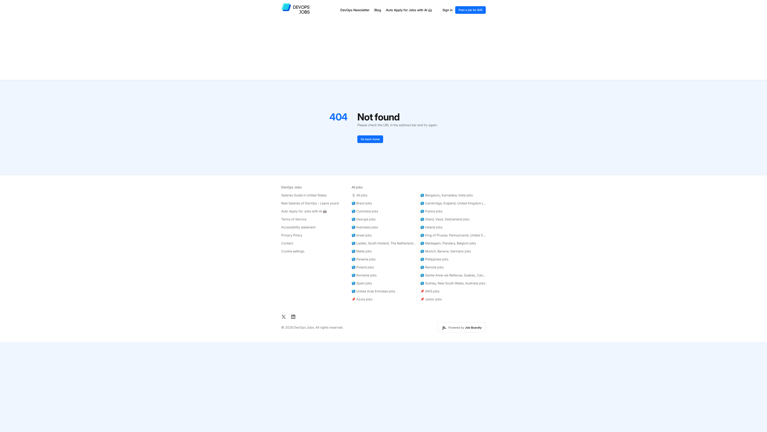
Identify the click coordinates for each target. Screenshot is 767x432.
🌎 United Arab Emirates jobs (373, 291)
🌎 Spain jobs (362, 283)
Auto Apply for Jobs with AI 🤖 (409, 10)
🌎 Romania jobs (364, 275)
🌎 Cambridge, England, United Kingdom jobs (453, 203)
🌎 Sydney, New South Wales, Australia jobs (452, 283)
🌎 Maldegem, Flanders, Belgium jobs (448, 243)
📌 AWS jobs (429, 291)
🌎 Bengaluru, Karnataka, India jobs (446, 195)
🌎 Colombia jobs (365, 211)
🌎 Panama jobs (364, 259)
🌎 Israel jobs (362, 235)
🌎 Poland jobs (363, 267)
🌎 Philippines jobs (434, 259)
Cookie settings (292, 251)
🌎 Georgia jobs (364, 219)
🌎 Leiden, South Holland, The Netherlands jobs (384, 243)
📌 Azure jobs (362, 299)
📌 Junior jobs (431, 299)
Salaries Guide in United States (304, 195)
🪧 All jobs (359, 195)
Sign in (447, 10)
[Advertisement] (383, 50)
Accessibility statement (298, 227)
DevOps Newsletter (355, 10)
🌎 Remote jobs (432, 267)
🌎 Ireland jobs (431, 227)
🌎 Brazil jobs (362, 203)
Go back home (370, 139)
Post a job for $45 (470, 10)
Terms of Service (293, 219)
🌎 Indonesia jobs (365, 227)
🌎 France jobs (431, 211)
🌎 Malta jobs (362, 251)
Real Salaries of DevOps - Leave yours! (310, 203)
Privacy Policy (291, 235)
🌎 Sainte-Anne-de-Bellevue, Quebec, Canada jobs (453, 275)
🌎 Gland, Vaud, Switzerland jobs (444, 219)
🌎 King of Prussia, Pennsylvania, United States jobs (453, 235)
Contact (287, 243)
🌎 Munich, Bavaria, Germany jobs (445, 251)
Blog (377, 10)
